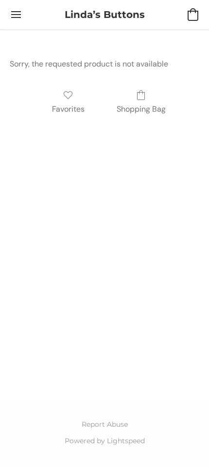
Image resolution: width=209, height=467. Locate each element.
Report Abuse (105, 424)
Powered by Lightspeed (105, 440)
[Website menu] (16, 14)
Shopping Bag (141, 109)
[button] (105, 14)
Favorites (68, 109)
